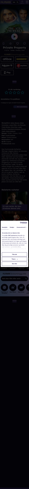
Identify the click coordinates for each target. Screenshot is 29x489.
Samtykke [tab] (4, 227)
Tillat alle (14, 254)
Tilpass (14, 259)
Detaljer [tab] (12, 227)
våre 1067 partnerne (11, 235)
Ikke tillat (14, 263)
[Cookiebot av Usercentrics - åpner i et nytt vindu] (20, 223)
